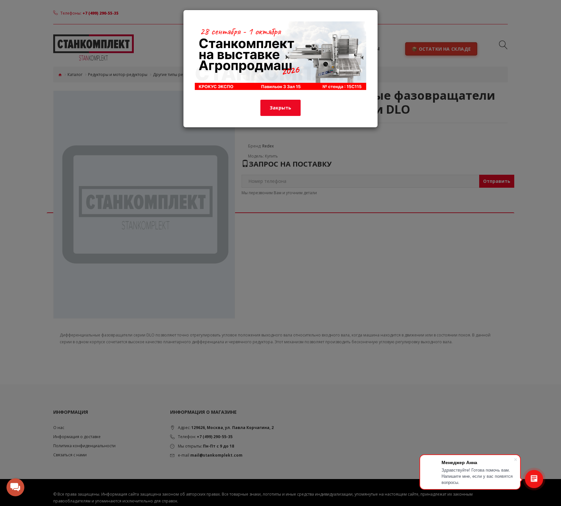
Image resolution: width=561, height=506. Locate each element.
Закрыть (280, 108)
